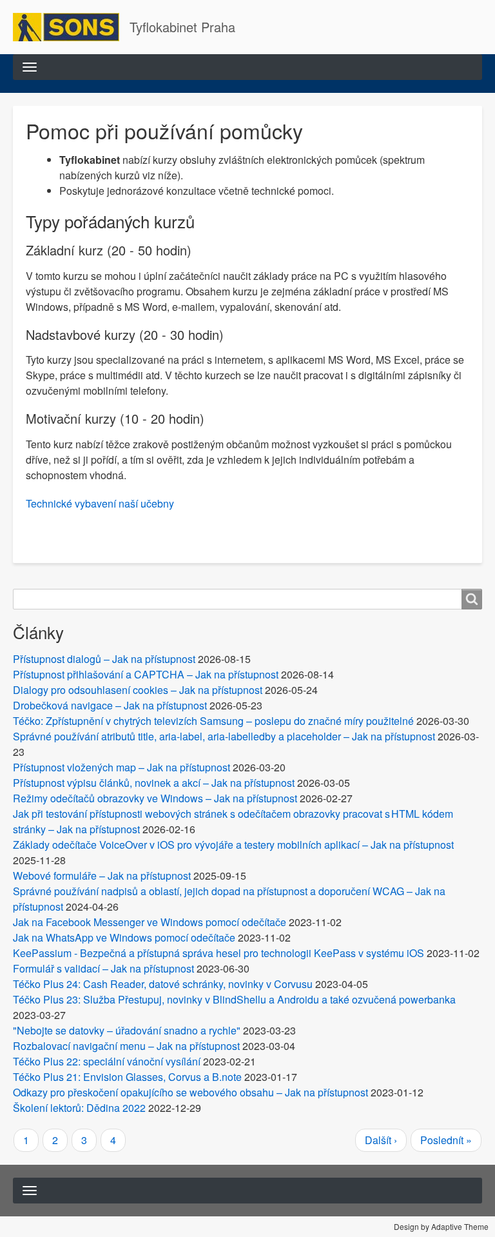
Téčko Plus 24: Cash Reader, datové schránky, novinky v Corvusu (163, 983)
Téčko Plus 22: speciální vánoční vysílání (106, 1061)
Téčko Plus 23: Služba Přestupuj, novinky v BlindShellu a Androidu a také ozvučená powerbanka (234, 999)
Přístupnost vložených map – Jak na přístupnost (121, 767)
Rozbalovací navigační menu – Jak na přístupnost (126, 1045)
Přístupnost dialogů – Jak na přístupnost (104, 658)
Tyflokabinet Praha (182, 26)
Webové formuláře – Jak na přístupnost (102, 875)
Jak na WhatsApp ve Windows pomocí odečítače (124, 937)
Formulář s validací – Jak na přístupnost (103, 968)
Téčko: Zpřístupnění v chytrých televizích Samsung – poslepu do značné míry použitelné (213, 720)
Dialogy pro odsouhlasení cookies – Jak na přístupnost (137, 689)
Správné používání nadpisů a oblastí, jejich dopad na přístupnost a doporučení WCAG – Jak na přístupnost (229, 899)
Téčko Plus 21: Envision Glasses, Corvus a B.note (127, 1076)
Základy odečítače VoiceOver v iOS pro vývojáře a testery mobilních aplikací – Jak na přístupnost (233, 844)
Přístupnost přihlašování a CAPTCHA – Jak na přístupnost (145, 674)
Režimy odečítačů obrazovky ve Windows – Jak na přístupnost (155, 798)
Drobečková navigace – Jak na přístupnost (110, 705)
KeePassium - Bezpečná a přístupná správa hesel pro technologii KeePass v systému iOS (218, 952)
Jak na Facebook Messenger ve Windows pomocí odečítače (149, 922)
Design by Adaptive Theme (441, 1226)
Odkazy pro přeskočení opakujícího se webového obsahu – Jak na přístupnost (190, 1092)
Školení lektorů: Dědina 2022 (79, 1107)
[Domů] (71, 27)
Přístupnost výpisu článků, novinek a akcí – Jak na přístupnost (154, 782)
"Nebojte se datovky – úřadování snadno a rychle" (126, 1030)
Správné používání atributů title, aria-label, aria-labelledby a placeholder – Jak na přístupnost (224, 736)
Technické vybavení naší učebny (100, 503)
